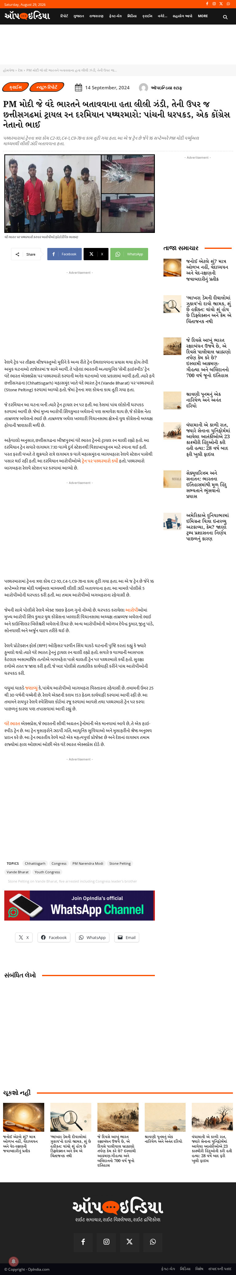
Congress (59, 863)
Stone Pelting (120, 863)
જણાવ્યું (31, 688)
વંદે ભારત (12, 724)
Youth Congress (47, 872)
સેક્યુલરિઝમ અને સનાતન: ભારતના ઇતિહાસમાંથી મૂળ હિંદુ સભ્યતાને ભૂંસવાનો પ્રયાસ (206, 485)
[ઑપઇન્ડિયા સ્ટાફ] (144, 87)
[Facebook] (207, 4)
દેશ (20, 70)
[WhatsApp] (228, 4)
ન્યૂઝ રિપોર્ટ (47, 87)
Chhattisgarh (35, 863)
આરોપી (131, 610)
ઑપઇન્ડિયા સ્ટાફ (166, 88)
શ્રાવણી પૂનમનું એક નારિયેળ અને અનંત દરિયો (203, 400)
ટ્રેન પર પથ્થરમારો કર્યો (100, 461)
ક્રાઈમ (15, 87)
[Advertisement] (79, 529)
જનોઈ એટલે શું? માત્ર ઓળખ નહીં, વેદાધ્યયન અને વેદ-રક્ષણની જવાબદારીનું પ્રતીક (207, 270)
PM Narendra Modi (88, 863)
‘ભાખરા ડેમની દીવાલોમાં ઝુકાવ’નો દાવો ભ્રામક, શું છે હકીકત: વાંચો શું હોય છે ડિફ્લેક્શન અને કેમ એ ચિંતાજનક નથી (208, 310)
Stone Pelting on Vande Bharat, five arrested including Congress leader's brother (72, 881)
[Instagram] (214, 4)
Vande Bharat (18, 872)
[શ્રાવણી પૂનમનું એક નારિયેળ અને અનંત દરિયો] (172, 400)
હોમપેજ (8, 70)
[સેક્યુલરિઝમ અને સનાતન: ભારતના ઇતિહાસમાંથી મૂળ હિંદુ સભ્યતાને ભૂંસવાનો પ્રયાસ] (172, 479)
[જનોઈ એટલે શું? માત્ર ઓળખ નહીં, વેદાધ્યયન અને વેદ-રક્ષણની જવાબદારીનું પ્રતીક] (172, 267)
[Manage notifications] (13, 1261)
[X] (221, 4)
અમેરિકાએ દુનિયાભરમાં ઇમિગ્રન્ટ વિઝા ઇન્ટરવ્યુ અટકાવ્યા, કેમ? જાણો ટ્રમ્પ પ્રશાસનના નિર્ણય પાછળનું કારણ (207, 527)
